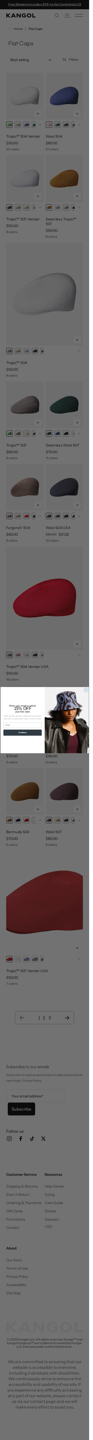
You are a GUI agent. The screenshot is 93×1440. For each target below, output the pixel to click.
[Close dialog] (86, 690)
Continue (23, 732)
